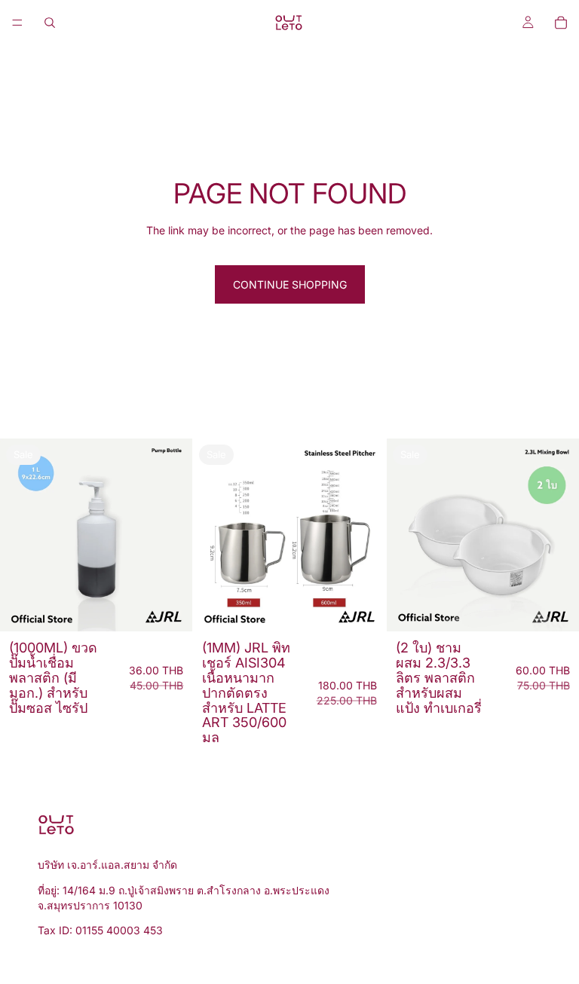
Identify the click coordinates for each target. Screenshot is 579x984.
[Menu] (17, 22)
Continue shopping (290, 284)
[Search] (49, 22)
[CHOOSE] (362, 608)
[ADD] (169, 608)
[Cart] (560, 22)
